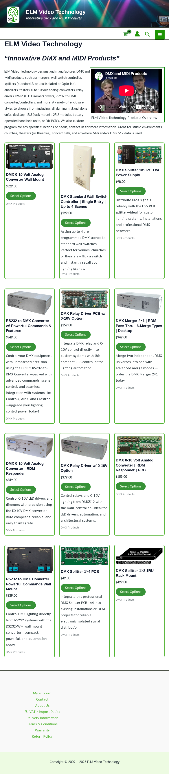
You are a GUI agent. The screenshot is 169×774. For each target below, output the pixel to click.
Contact (42, 699)
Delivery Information (42, 718)
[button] (147, 34)
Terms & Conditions (42, 724)
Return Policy (42, 736)
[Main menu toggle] (160, 34)
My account (42, 693)
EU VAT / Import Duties (42, 711)
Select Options (20, 196)
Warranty (42, 730)
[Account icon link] (137, 34)
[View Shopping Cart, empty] (125, 34)
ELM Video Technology (56, 12)
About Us (42, 705)
